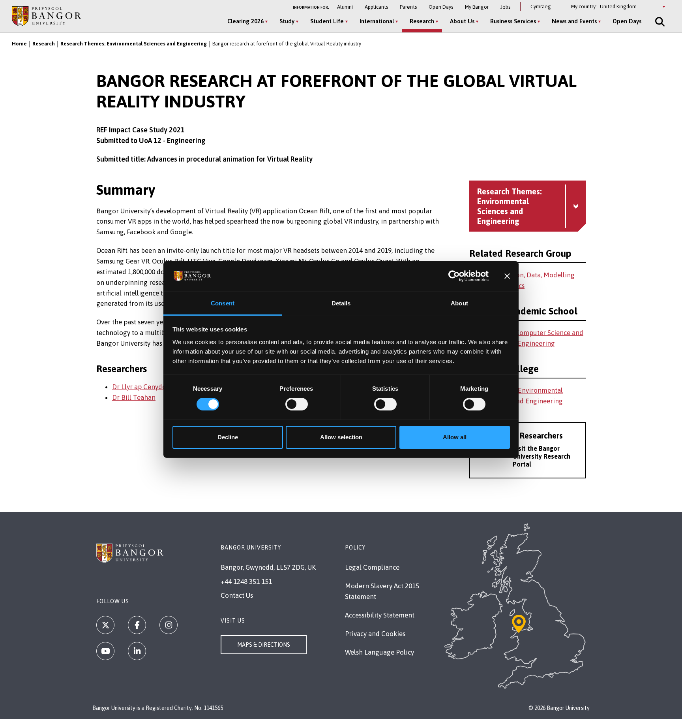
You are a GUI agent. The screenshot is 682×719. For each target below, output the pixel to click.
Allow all (455, 437)
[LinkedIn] (137, 651)
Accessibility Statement (379, 615)
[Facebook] (137, 625)
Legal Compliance (372, 567)
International (377, 21)
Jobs (505, 7)
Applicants (376, 7)
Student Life (327, 21)
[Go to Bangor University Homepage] (46, 16)
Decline (227, 437)
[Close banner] (507, 276)
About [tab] (459, 303)
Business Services (513, 21)
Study (286, 21)
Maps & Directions (263, 645)
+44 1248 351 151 (246, 581)
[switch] (296, 404)
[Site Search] (659, 21)
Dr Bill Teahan (134, 397)
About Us (462, 21)
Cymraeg (540, 6)
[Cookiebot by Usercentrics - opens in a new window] (454, 276)
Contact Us (237, 595)
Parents (408, 7)
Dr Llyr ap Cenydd (139, 387)
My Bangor (477, 7)
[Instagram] (168, 625)
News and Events (574, 21)
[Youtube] (105, 651)
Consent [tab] (222, 303)
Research (422, 21)
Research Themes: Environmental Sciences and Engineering (133, 44)
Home (19, 44)
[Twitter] (105, 625)
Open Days (441, 7)
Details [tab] (341, 303)
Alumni (345, 7)
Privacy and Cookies (375, 634)
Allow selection (341, 437)
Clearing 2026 (245, 21)
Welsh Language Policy (379, 652)
